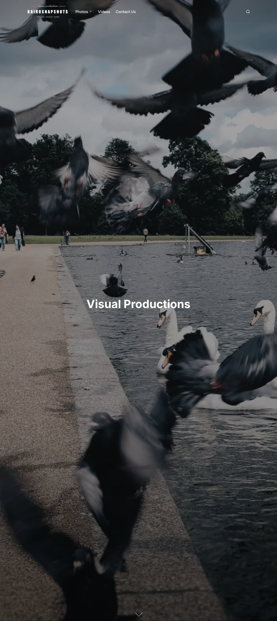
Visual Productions (138, 304)
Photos (81, 11)
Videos (104, 11)
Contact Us (126, 11)
